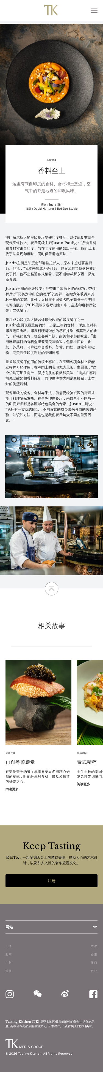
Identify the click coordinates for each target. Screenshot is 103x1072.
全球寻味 (52, 160)
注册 (51, 880)
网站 (9, 926)
